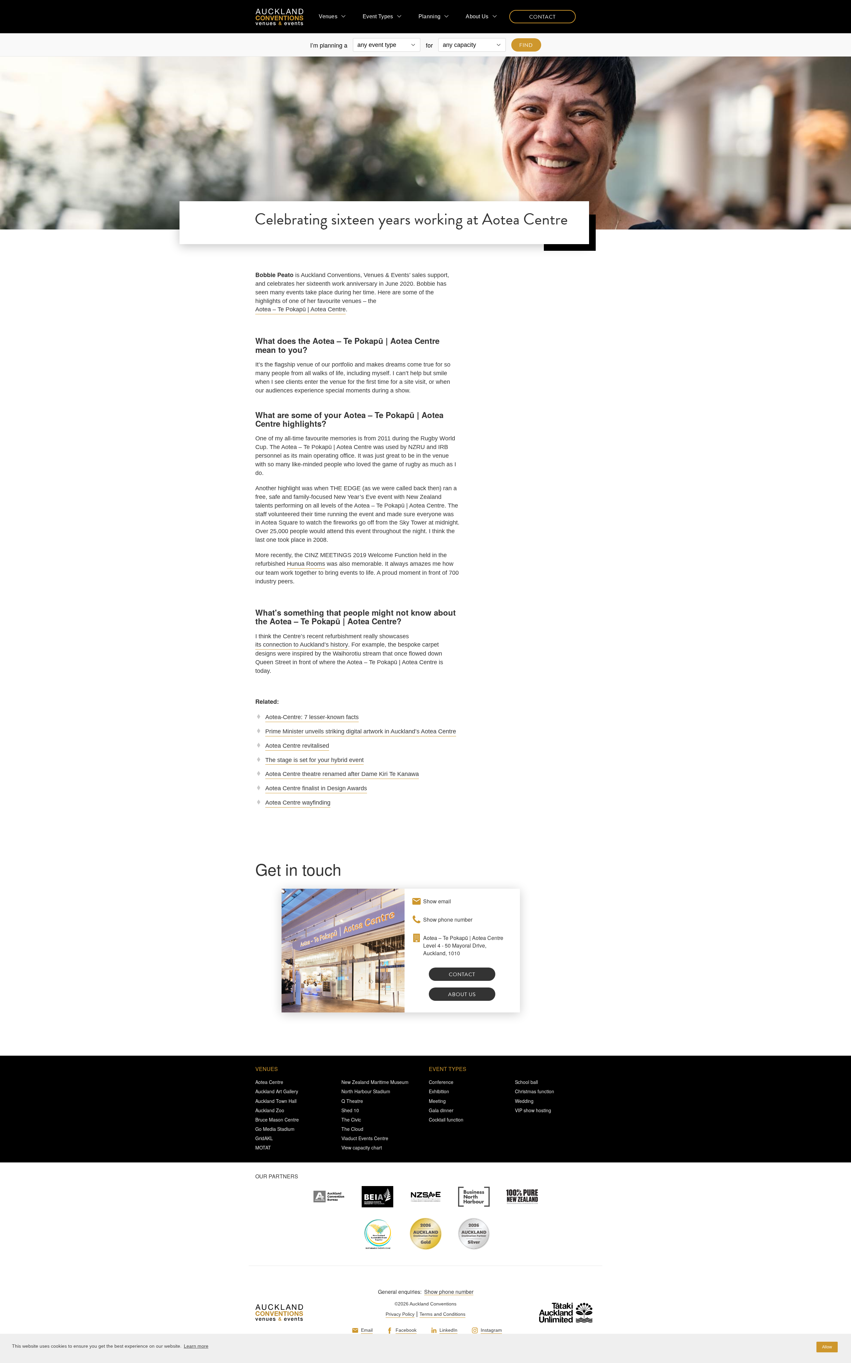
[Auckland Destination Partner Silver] (474, 1234)
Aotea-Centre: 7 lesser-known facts (312, 717)
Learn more (196, 1346)
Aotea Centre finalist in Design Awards (316, 788)
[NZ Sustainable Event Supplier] (377, 1234)
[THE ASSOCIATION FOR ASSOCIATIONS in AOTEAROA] (425, 1196)
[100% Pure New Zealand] (522, 1196)
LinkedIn (448, 1330)
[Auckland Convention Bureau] (329, 1196)
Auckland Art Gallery (276, 1091)
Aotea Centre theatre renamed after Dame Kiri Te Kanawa (342, 774)
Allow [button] (827, 1347)
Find (526, 45)
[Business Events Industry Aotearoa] (377, 1196)
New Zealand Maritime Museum (375, 1082)
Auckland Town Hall (276, 1101)
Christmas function (534, 1091)
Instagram (491, 1330)
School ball (526, 1082)
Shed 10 (350, 1110)
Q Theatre (352, 1101)
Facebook (406, 1330)
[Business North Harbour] (474, 1196)
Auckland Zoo (269, 1110)
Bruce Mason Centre (277, 1119)
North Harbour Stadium (365, 1091)
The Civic (351, 1119)
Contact (462, 974)
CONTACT (542, 17)
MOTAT (263, 1147)
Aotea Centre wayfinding (297, 802)
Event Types (378, 16)
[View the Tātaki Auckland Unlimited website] (559, 1312)
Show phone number (447, 919)
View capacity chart (361, 1147)
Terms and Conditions (442, 1314)
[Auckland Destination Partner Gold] (425, 1234)
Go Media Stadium (275, 1129)
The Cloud (352, 1129)
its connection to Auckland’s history (301, 644)
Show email (437, 901)
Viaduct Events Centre (364, 1138)
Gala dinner (441, 1110)
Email (367, 1330)
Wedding (524, 1101)
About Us (477, 16)
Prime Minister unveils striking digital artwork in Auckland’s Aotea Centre (360, 731)
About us (462, 994)
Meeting (437, 1101)
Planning (430, 16)
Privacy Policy (400, 1314)
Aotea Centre (269, 1082)
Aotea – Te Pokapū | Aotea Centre (300, 309)
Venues (328, 16)
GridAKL (264, 1138)
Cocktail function (446, 1119)
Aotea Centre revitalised (297, 745)
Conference (441, 1082)
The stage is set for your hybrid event (314, 760)
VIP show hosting (533, 1110)
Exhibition (439, 1091)
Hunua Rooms (306, 563)
